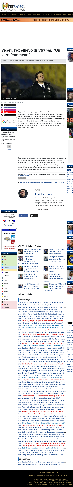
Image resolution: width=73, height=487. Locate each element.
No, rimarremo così (8, 143)
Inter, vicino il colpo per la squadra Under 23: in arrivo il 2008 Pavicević (46, 327)
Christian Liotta (24, 176)
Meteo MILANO (9, 230)
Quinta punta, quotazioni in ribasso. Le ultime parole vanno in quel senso (46, 346)
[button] (9, 146)
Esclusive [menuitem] (45, 15)
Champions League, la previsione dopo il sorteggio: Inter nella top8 (44, 396)
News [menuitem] (29, 15)
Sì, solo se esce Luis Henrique (9, 140)
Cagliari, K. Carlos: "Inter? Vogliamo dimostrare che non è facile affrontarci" (47, 348)
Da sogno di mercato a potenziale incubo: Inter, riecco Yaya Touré (57, 259)
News (25, 174)
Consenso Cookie (45, 472)
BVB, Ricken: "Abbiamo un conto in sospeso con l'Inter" (40, 402)
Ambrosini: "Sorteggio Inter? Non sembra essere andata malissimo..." (45, 421)
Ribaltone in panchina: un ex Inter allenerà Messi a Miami (41, 357)
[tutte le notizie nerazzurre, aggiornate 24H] (13, 6)
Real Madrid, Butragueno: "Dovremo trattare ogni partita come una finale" (46, 407)
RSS (68, 475)
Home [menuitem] (4, 15)
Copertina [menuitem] (36, 15)
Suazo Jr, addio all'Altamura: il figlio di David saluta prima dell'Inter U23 (46, 302)
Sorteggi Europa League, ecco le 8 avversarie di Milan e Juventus (44, 391)
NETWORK (32, 475)
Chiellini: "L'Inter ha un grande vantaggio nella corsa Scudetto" (43, 364)
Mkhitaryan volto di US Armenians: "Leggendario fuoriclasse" (42, 323)
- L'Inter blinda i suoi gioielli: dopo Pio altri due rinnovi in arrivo (44, 448)
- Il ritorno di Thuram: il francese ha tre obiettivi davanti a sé (43, 443)
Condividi (24, 215)
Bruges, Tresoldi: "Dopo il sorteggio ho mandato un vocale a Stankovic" (46, 409)
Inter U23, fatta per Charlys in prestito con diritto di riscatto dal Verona (45, 321)
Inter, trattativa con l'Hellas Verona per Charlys (37, 452)
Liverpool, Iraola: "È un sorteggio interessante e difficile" (41, 398)
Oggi (69, 170)
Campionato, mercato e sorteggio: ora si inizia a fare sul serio (42, 455)
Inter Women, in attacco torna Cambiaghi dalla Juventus (41, 305)
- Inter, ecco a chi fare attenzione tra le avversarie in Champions (44, 441)
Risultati (9, 149)
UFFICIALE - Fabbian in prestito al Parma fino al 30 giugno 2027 (44, 361)
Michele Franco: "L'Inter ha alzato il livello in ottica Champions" (57, 251)
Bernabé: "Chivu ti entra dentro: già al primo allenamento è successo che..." (47, 434)
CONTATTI (57, 475)
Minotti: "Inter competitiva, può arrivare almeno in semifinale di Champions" (47, 436)
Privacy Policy (55, 472)
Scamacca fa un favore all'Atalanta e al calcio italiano (56, 269)
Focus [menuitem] (22, 15)
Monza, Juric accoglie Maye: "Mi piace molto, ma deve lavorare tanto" (45, 343)
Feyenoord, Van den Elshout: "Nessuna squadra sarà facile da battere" (46, 368)
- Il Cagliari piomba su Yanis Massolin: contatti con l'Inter (42, 334)
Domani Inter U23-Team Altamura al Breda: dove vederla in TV (43, 332)
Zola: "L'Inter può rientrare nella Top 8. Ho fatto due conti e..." (32, 276)
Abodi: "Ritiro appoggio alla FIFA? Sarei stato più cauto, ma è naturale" (32, 286)
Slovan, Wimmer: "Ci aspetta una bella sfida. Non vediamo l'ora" (43, 384)
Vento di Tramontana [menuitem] (58, 15)
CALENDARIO (49, 475)
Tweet (35, 215)
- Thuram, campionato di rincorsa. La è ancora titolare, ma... (45, 427)
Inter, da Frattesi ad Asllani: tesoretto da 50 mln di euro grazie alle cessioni (47, 355)
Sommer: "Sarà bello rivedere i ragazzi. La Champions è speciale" (44, 414)
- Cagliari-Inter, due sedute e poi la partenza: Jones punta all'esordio (46, 432)
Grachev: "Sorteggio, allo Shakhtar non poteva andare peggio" (32, 251)
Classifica (5, 253)
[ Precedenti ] (9, 225)
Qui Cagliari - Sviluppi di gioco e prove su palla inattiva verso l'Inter (44, 350)
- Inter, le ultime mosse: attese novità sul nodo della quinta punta (44, 439)
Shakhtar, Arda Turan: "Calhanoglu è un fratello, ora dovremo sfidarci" (45, 405)
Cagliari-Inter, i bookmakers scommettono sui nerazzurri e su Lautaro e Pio (47, 318)
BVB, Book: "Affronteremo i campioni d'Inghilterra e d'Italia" (42, 366)
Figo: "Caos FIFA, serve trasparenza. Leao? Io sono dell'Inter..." (43, 425)
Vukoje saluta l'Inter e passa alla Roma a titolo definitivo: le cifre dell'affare (47, 380)
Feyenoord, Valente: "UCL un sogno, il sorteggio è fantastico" (42, 359)
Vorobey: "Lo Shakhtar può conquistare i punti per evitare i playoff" (44, 316)
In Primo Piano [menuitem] (13, 15)
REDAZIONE (40, 475)
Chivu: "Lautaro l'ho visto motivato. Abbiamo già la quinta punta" (43, 423)
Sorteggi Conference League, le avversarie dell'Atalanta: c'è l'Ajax (31, 269)
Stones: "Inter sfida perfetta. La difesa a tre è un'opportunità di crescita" (45, 377)
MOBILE (63, 475)
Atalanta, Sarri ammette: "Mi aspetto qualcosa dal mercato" (41, 464)
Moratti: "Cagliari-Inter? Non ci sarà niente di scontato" (40, 309)
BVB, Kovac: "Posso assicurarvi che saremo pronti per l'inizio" (43, 393)
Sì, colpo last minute (9, 136)
